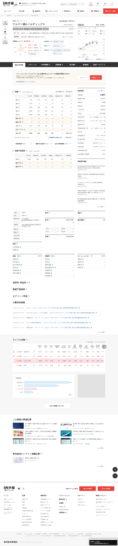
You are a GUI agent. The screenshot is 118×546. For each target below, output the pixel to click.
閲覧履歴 (91, 5)
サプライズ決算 (89, 434)
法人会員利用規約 (86, 536)
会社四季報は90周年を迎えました (28, 5)
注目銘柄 (87, 444)
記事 (22, 11)
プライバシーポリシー (68, 534)
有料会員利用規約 (73, 536)
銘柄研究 (37, 11)
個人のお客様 (88, 488)
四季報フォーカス (42, 428)
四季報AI (96, 11)
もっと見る (100, 90)
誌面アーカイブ (98, 65)
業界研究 (66, 11)
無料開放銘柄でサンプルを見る (25, 81)
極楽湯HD (27, 351)
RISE (25, 365)
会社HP (71, 29)
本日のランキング (90, 428)
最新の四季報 (19, 65)
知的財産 (80, 534)
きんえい (26, 356)
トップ (8, 11)
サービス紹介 (28, 534)
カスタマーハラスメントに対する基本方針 (38, 536)
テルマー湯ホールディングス (21, 15)
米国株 (82, 11)
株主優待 (72, 65)
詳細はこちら (96, 77)
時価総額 (18, 378)
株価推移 (85, 65)
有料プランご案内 (110, 11)
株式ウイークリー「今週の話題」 (45, 436)
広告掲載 (37, 534)
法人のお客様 (106, 488)
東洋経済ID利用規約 (60, 536)
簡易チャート (88, 59)
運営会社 (19, 534)
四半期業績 (44, 65)
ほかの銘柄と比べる (57, 406)
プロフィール (32, 65)
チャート (98, 5)
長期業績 (58, 65)
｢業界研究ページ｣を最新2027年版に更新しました (35, 3)
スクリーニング (53, 11)
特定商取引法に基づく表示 (93, 534)
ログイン (112, 5)
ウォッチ (105, 5)
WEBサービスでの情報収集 (51, 534)
